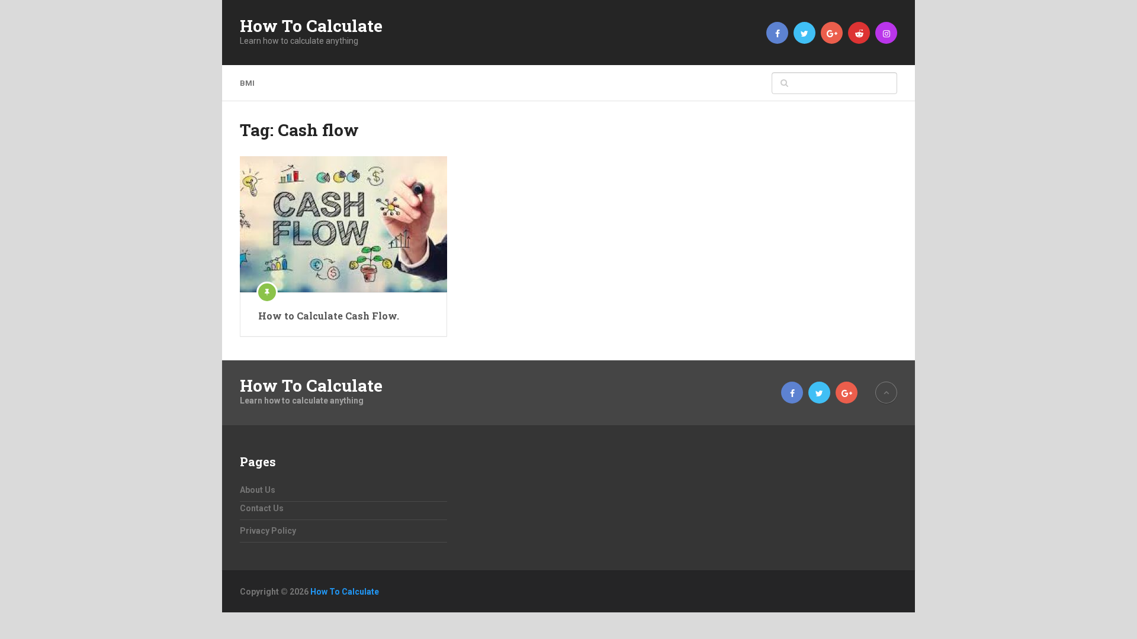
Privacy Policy (268, 530)
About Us (257, 490)
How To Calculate (311, 26)
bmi (247, 83)
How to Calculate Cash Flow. (328, 315)
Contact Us (262, 508)
